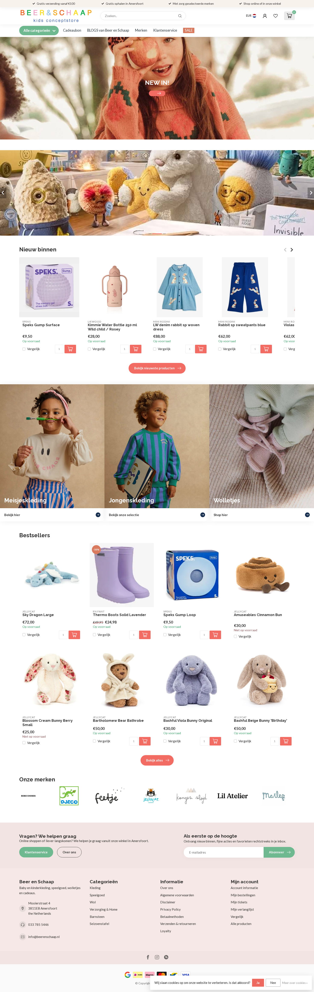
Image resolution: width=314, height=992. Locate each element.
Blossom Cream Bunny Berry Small (47, 723)
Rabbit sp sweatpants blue (242, 325)
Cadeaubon (72, 30)
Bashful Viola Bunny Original (187, 721)
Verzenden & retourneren (178, 924)
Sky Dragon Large (38, 615)
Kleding (95, 888)
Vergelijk (33, 349)
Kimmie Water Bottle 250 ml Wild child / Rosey (112, 327)
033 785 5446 (38, 924)
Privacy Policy (170, 909)
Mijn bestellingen (243, 895)
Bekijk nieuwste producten (154, 368)
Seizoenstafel (99, 924)
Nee (273, 983)
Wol (93, 902)
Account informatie (244, 888)
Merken (141, 30)
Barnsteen (97, 917)
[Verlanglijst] (275, 16)
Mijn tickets (239, 902)
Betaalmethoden (172, 917)
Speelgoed (97, 895)
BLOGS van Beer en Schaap (108, 30)
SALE (189, 30)
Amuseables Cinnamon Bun (258, 615)
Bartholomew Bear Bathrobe (118, 721)
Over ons (69, 852)
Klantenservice (165, 30)
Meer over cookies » (295, 983)
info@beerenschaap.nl (44, 937)
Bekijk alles (154, 760)
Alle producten (241, 924)
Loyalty (165, 931)
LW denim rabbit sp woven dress (176, 327)
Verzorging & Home (103, 909)
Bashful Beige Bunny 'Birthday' (260, 721)
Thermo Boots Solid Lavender (119, 615)
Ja (258, 983)
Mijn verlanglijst (242, 909)
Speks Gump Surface (41, 325)
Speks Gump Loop (179, 615)
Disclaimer (167, 902)
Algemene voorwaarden (177, 895)
